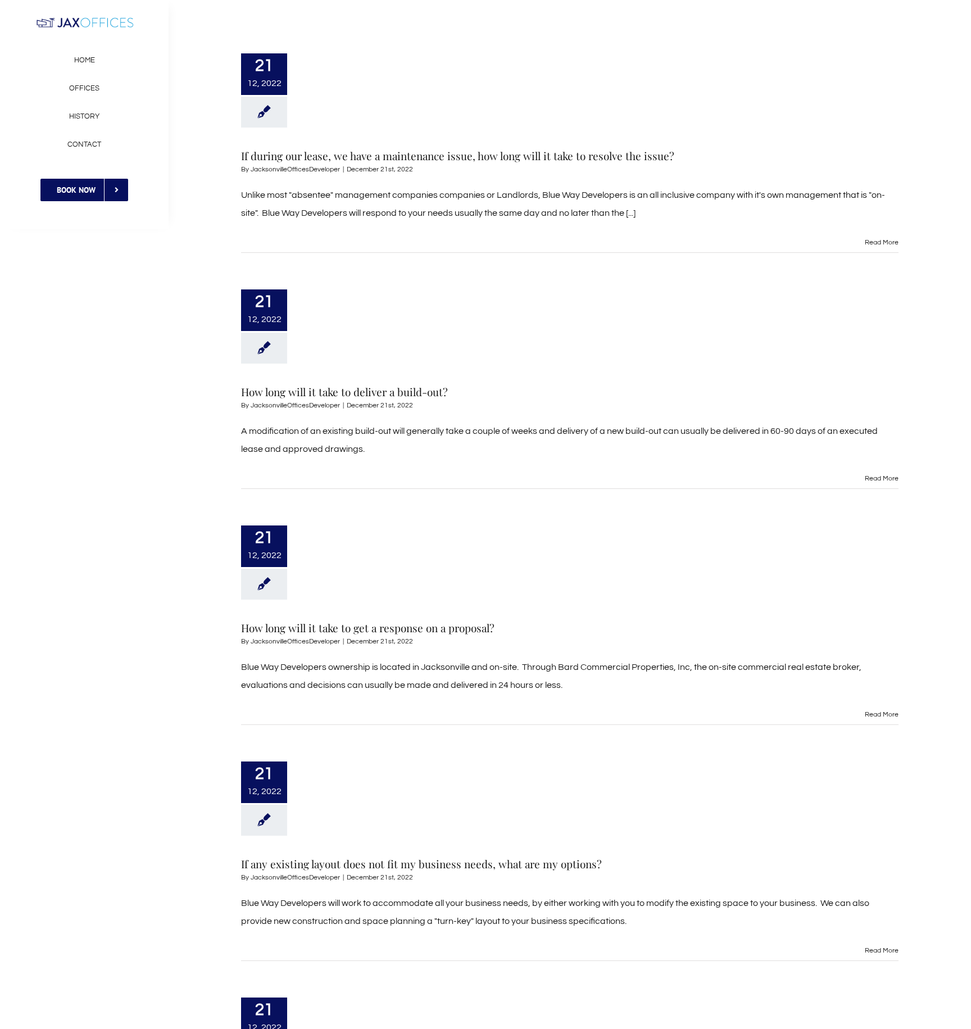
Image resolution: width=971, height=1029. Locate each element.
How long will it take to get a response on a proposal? (367, 627)
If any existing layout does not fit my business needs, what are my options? (421, 863)
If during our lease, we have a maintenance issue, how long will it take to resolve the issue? (457, 155)
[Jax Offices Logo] (84, 21)
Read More (882, 242)
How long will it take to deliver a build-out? (344, 391)
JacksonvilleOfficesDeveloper (295, 169)
